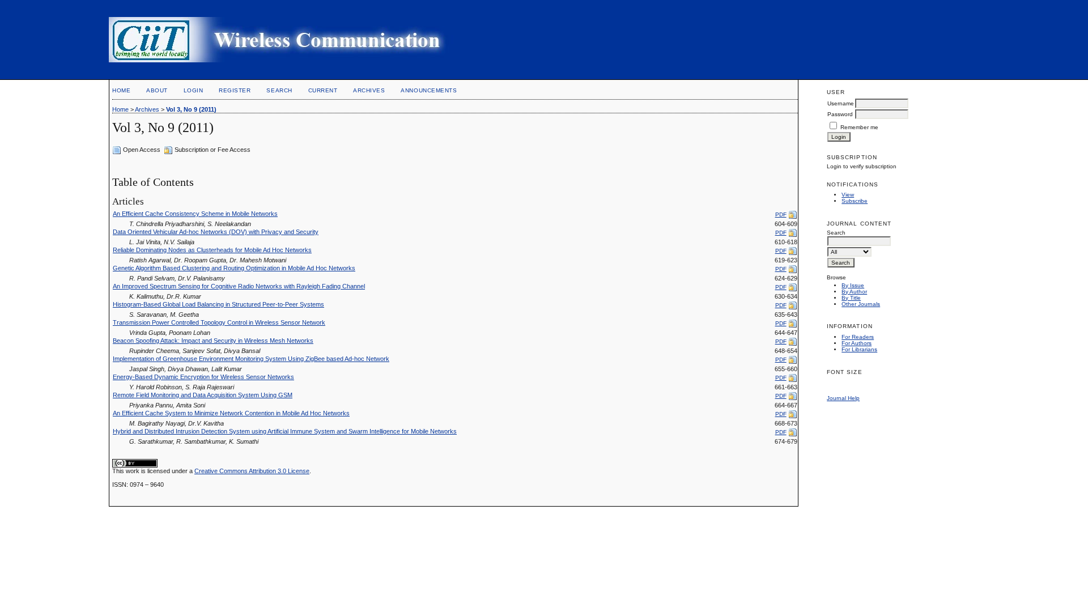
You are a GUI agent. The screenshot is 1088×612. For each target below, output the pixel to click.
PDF (781, 214)
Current (323, 90)
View (848, 195)
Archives (369, 90)
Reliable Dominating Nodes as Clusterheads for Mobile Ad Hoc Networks (212, 249)
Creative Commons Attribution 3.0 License (251, 471)
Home (121, 90)
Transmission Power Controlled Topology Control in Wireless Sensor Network (219, 322)
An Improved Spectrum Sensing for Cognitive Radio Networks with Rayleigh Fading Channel (239, 286)
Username (840, 103)
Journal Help (843, 398)
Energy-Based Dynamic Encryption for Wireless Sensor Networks (203, 376)
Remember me (859, 127)
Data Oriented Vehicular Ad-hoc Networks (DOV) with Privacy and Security (215, 231)
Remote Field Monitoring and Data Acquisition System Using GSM (202, 395)
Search (279, 90)
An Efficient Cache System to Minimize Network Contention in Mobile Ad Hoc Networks (231, 413)
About (157, 90)
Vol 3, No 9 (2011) (191, 109)
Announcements (429, 90)
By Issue (853, 285)
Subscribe (855, 201)
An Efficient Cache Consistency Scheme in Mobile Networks (195, 213)
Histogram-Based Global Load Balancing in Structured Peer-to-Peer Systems (218, 304)
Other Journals (861, 304)
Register (234, 90)
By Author (854, 291)
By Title (851, 298)
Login (193, 90)
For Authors (857, 343)
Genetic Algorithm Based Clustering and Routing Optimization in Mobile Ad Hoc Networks (234, 268)
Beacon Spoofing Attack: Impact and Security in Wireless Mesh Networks (213, 340)
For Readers (858, 337)
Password (840, 114)
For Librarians (859, 349)
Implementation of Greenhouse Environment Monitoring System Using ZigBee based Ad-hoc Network (251, 358)
